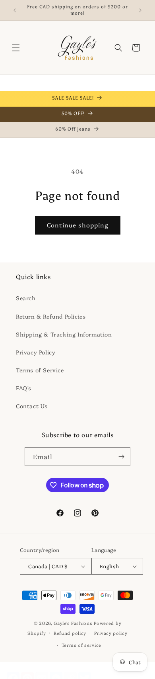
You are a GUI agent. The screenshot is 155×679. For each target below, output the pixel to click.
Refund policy (70, 633)
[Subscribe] (121, 456)
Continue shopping (77, 225)
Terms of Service (40, 370)
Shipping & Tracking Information (64, 334)
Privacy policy (111, 633)
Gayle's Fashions (73, 623)
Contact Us (32, 406)
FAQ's (23, 388)
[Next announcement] (140, 10)
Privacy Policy (35, 352)
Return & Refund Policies (50, 316)
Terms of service (81, 645)
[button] (16, 48)
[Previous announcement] (14, 10)
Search (26, 298)
